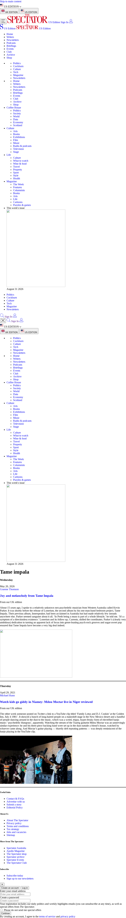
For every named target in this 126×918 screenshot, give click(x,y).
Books (16, 134)
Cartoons (17, 202)
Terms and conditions (18, 826)
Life (9, 154)
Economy (18, 122)
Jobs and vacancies (16, 832)
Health (16, 178)
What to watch (20, 160)
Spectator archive (15, 856)
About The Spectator (17, 820)
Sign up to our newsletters (20, 878)
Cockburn (18, 66)
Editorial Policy (15, 807)
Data (15, 119)
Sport (16, 172)
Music (16, 143)
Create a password (9, 897)
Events (10, 48)
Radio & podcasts (22, 146)
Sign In (64, 22)
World (16, 116)
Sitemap (11, 835)
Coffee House (14, 107)
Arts (15, 131)
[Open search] (2, 316)
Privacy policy (14, 823)
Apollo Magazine (16, 851)
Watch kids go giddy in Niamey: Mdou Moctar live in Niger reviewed (46, 702)
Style (15, 175)
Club (9, 51)
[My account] (71, 22)
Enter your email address (13, 891)
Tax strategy (13, 829)
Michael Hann (7, 695)
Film (15, 140)
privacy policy (68, 916)
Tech (15, 72)
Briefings (11, 45)
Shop (9, 57)
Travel (16, 166)
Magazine (18, 75)
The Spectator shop (17, 854)
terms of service (47, 916)
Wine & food (20, 163)
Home (10, 34)
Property (17, 169)
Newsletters (13, 40)
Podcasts (11, 43)
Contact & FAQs (15, 798)
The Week (18, 184)
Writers (10, 37)
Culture (17, 69)
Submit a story (14, 804)
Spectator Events (15, 859)
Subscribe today (15, 875)
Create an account (10, 888)
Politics (17, 63)
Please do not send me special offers (22, 910)
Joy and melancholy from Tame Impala (26, 595)
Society (17, 113)
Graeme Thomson (9, 589)
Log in (25, 888)
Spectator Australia (16, 848)
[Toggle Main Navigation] (3, 21)
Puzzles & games (22, 205)
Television (18, 149)
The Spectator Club (17, 862)
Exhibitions (19, 137)
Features (17, 187)
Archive (11, 54)
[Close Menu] (3, 320)
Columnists (19, 190)
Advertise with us (16, 801)
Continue (5, 913)
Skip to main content (10, 1)
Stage (16, 151)
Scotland (17, 125)
